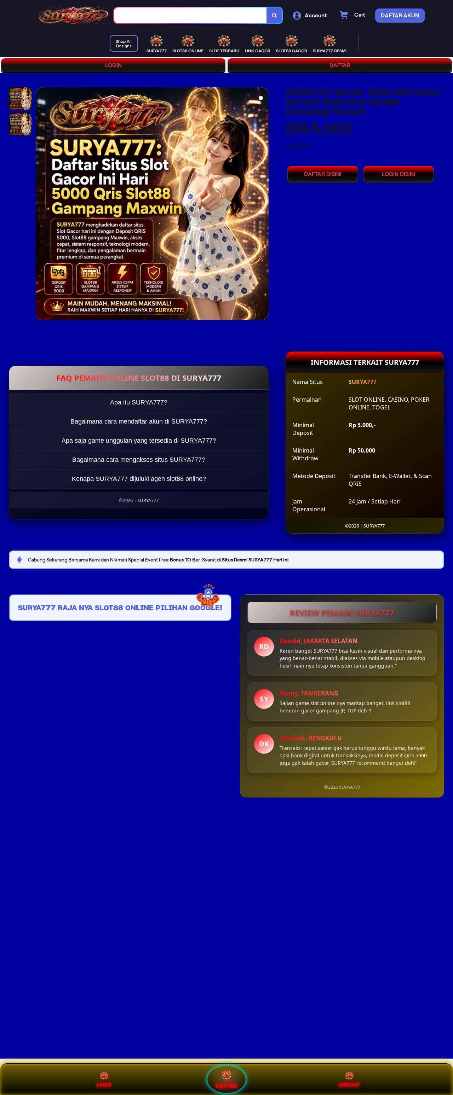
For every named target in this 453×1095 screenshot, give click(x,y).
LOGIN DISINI (398, 174)
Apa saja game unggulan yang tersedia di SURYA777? (139, 440)
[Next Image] (263, 205)
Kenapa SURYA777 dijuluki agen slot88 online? (139, 478)
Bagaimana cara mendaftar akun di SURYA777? (138, 421)
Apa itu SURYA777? (138, 402)
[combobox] (190, 15)
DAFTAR (339, 65)
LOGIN (113, 65)
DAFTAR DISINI (323, 174)
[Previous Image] (41, 205)
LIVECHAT (349, 1085)
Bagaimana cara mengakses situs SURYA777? (138, 459)
